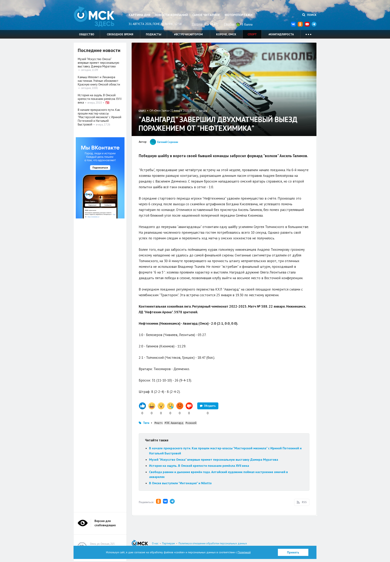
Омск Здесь (94, 16)
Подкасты (153, 34)
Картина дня (139, 15)
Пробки (229, 24)
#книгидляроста (281, 34)
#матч (158, 423)
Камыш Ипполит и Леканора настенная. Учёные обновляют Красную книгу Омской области (99, 80)
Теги (146, 423)
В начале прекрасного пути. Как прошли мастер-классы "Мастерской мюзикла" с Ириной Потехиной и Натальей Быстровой (99, 117)
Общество (86, 34)
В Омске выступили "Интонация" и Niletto (180, 483)
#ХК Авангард (174, 423)
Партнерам (168, 543)
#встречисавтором (188, 34)
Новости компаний (171, 15)
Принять (293, 552)
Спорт (252, 34)
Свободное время (120, 34)
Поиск (311, 15)
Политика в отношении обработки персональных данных (213, 543)
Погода (197, 24)
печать (203, 110)
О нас (155, 543)
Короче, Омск (226, 34)
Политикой (244, 552)
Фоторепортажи (238, 15)
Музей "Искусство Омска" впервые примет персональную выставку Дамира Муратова (213, 459)
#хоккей (190, 423)
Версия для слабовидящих (105, 523)
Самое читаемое (206, 15)
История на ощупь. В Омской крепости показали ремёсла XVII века (199, 466)
